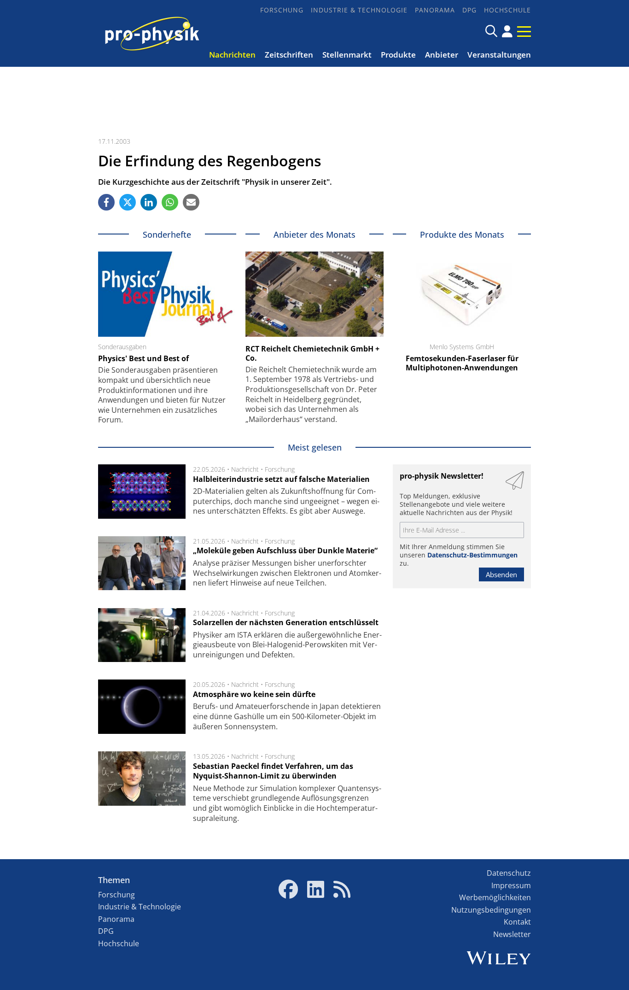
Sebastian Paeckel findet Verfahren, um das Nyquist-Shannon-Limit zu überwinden (273, 771)
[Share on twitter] (127, 202)
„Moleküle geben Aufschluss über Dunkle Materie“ (285, 550)
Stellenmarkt (347, 54)
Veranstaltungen (499, 54)
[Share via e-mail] (191, 202)
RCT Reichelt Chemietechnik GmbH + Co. (312, 353)
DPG (469, 10)
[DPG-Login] (507, 31)
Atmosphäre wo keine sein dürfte (254, 694)
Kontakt (517, 922)
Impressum (511, 885)
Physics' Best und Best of (143, 358)
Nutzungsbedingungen (491, 910)
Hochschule (507, 10)
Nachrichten (232, 54)
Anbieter (441, 54)
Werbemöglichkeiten (495, 897)
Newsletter (512, 934)
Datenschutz (509, 873)
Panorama (435, 10)
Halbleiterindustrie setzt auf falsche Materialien (281, 479)
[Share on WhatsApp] (170, 202)
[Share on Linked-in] (148, 202)
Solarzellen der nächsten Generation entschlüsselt (286, 622)
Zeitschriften (289, 54)
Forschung (281, 10)
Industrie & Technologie (359, 10)
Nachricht (245, 469)
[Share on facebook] (106, 202)
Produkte (398, 54)
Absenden (501, 574)
